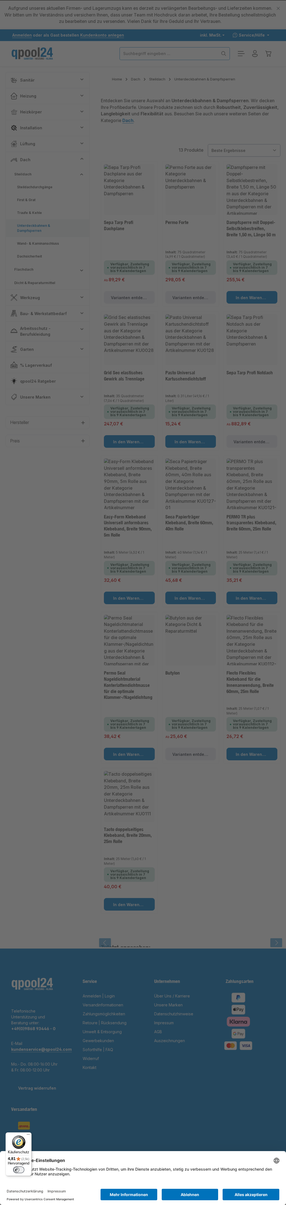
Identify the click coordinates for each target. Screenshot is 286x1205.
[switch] (18, 1169)
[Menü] (28, 1135)
